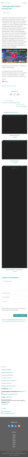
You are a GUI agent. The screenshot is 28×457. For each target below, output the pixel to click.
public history (13, 85)
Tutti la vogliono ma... (6, 397)
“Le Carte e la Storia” (6, 378)
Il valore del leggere (6, 369)
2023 (14, 437)
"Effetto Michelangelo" (7, 372)
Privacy (10, 455)
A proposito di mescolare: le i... (9, 380)
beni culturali (7, 85)
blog (4, 12)
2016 (14, 447)
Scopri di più (4, 404)
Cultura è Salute (14, 161)
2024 (14, 435)
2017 (14, 445)
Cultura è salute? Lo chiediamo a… (15, 269)
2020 (14, 441)
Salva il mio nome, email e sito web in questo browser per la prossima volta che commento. (14, 309)
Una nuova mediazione (7, 375)
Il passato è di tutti (14, 135)
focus (8, 12)
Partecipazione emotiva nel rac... (9, 394)
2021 (14, 439)
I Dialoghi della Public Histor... (8, 386)
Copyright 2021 (16, 455)
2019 (14, 443)
